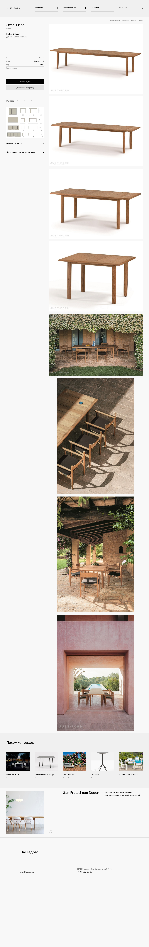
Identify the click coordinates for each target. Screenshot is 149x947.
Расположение (69, 8)
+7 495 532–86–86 (84, 872)
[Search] (142, 8)
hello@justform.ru (27, 872)
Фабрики (95, 8)
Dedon (141, 20)
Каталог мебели (115, 20)
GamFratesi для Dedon (81, 793)
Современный (39, 61)
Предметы (39, 8)
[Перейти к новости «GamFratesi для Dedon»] (25, 812)
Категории (125, 20)
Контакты (123, 8)
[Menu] (137, 7)
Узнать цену (25, 82)
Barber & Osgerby (13, 34)
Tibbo (42, 64)
